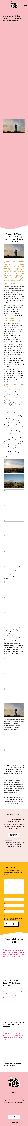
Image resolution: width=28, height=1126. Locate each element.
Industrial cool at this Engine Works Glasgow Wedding (12, 983)
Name (6, 897)
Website (6, 909)
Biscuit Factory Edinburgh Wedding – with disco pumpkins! (13, 1024)
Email (6, 903)
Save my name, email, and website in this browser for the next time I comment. (13, 918)
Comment (7, 878)
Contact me (17, 801)
